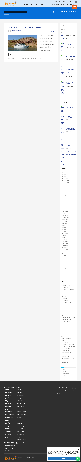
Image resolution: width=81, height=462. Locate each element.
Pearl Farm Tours (20, 417)
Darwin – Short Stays (21, 408)
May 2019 (64, 259)
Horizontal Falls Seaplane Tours (68, 317)
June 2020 (64, 255)
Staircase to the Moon (21, 426)
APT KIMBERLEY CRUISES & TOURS (67, 290)
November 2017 (65, 272)
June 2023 (64, 227)
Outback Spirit (8, 450)
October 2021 (65, 245)
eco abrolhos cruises (22, 58)
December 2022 (65, 235)
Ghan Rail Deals (20, 433)
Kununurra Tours (20, 412)
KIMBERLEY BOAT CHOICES (9, 387)
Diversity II (7, 397)
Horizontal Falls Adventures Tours (67, 314)
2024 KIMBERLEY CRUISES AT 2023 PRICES (24, 27)
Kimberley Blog (19, 437)
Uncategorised (29, 31)
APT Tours (19, 397)
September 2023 (65, 221)
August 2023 (64, 223)
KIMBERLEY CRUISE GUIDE (67, 327)
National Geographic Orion (9, 418)
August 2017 (64, 276)
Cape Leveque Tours (21, 405)
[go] (74, 25)
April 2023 (64, 231)
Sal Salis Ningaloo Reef (9, 448)
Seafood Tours (20, 425)
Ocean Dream (8, 420)
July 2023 (64, 225)
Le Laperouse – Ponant (9, 414)
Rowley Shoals (19, 422)
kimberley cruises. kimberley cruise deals (33, 58)
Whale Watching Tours (21, 429)
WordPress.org (65, 375)
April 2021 (64, 247)
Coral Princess (8, 395)
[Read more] (10, 55)
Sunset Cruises (20, 428)
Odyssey (7, 422)
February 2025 (65, 195)
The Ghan (19, 389)
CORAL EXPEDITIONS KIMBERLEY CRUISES (66, 303)
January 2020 (65, 257)
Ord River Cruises (65, 342)
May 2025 (64, 190)
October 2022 (65, 239)
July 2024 (64, 205)
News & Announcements (67, 338)
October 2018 (65, 263)
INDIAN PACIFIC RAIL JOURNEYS (66, 322)
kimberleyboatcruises (16, 30)
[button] (78, 448)
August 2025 (64, 188)
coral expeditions (65, 300)
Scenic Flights (19, 423)
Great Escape (8, 403)
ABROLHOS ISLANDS (66, 285)
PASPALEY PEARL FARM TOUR (22, 420)
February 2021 (65, 249)
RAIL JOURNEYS (18, 387)
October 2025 (65, 184)
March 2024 (64, 209)
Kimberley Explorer (9, 408)
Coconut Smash (31, 457)
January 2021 (65, 251)
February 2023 (65, 233)
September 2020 (65, 253)
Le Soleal (7, 416)
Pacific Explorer (8, 423)
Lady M (6, 409)
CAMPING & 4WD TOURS (9, 442)
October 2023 (65, 219)
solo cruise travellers (66, 354)
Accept (63, 458)
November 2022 (65, 237)
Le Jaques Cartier (8, 412)
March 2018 (64, 266)
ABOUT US (18, 436)
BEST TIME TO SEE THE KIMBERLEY (66, 295)
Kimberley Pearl (8, 405)
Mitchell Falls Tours (20, 416)
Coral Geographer (8, 394)
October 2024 (65, 201)
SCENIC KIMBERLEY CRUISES (68, 348)
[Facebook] (71, 2)
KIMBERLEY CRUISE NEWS (67, 331)
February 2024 (65, 211)
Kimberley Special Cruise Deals (68, 333)
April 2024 (64, 207)
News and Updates (66, 340)
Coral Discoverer (8, 392)
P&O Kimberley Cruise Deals (68, 344)
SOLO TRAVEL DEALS (66, 356)
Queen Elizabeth (8, 426)
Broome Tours (19, 400)
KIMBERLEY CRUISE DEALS (67, 325)
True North (7, 436)
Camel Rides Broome (21, 403)
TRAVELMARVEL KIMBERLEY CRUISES (67, 359)
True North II (7, 437)
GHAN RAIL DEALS (66, 308)
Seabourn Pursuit (8, 431)
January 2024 (65, 213)
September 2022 (65, 241)
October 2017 (65, 274)
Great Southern (20, 390)
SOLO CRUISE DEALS (66, 352)
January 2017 (65, 278)
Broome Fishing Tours (21, 398)
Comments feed (65, 373)
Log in (63, 369)
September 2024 (65, 203)
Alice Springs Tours (20, 395)
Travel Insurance (20, 440)
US (74, 7)
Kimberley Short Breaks (21, 411)
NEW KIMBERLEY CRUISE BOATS (67, 335)
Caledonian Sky (8, 389)
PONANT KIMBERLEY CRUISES (68, 346)
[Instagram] (72, 2)
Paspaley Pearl (8, 425)
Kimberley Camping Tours (10, 445)
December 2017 (65, 270)
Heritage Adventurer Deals (67, 310)
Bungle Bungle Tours (21, 401)
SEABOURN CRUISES (66, 350)
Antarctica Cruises (66, 287)
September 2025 (65, 186)
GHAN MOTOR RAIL (66, 306)
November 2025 (65, 182)
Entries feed (64, 371)
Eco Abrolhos (7, 401)
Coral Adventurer (8, 390)
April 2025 (64, 193)
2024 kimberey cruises (13, 58)
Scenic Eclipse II (8, 429)
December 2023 (65, 215)
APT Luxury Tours (8, 444)
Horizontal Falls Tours (66, 319)
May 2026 (64, 174)
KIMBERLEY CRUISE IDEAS (67, 329)
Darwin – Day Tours (20, 406)
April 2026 (64, 176)
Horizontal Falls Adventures (67, 312)
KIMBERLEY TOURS (19, 394)
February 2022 (65, 243)
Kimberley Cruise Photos (21, 439)
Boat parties (64, 298)
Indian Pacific (19, 392)
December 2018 (65, 261)
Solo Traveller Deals (20, 434)
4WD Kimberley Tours (9, 447)
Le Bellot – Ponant (8, 411)
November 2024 (65, 199)
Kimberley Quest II (8, 406)
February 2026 (65, 178)
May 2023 (64, 229)
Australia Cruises (65, 293)
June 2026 (64, 172)
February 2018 (65, 268)
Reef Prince (7, 428)
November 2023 (65, 217)
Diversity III (7, 398)
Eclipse (6, 400)
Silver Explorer (8, 434)
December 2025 (65, 180)
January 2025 (65, 197)
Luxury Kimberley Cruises (22, 414)
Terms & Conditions (41, 456)
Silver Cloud (7, 433)
